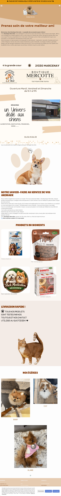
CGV (22, 483)
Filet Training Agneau (37, 261)
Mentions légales (24, 485)
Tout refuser (48, 491)
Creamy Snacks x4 (6, 259)
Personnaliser (41, 491)
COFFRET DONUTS (45, 297)
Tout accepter (56, 491)
